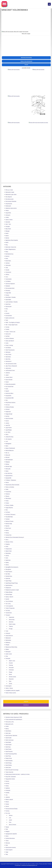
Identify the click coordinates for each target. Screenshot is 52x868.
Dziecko (26, 701)
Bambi (7, 233)
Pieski (7, 489)
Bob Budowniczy (9, 254)
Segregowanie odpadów (11, 833)
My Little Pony (9, 473)
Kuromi (7, 420)
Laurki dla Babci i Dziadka (12, 302)
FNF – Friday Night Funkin (11, 324)
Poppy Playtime (9, 507)
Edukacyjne (8, 205)
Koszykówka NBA (10, 398)
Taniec (7, 840)
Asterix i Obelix (9, 219)
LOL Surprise (9, 439)
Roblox (7, 530)
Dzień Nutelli (8, 744)
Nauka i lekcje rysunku (11, 692)
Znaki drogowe (9, 849)
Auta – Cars (8, 224)
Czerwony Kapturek (10, 283)
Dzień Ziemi (8, 767)
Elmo (7, 308)
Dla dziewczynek (9, 199)
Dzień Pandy (8, 749)
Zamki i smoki (9, 654)
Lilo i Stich (8, 432)
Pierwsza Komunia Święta (11, 808)
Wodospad (8, 651)
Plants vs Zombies (10, 487)
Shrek (7, 546)
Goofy (7, 343)
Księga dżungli (9, 414)
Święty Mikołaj (9, 592)
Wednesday (8, 640)
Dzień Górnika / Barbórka (11, 735)
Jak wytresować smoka (11, 363)
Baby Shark (8, 228)
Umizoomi (8, 633)
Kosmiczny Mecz (9, 393)
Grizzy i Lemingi (9, 345)
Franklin (7, 329)
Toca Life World (9, 601)
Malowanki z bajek (10, 192)
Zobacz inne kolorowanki (26, 61)
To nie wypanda (9, 606)
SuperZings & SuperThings (12, 583)
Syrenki (7, 599)
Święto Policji (9, 758)
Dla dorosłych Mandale (11, 201)
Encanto (7, 313)
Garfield (7, 336)
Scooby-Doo (8, 535)
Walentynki (8, 638)
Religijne (7, 831)
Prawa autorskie (43, 863)
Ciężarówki (11, 617)
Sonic (7, 557)
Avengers (8, 226)
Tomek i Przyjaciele (10, 608)
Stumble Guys (9, 576)
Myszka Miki (8, 478)
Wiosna (10, 815)
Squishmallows (9, 585)
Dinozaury (8, 290)
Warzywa (8, 843)
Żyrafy (10, 683)
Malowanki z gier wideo (11, 194)
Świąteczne (8, 587)
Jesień (7, 375)
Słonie (10, 674)
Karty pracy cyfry (10, 721)
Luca (7, 441)
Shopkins (8, 544)
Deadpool (8, 286)
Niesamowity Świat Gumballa (12, 484)
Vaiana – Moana (9, 688)
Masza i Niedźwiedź (10, 448)
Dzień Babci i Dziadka (11, 297)
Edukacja (26, 705)
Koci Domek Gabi (9, 386)
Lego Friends (9, 427)
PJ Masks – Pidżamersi (11, 480)
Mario (7, 445)
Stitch (7, 434)
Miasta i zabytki (9, 799)
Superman (8, 578)
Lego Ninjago (9, 429)
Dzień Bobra (8, 731)
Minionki (7, 457)
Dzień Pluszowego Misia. (11, 753)
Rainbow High (9, 523)
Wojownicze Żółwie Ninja (11, 647)
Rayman (7, 526)
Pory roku (8, 813)
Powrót (26, 64)
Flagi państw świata (10, 779)
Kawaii (7, 382)
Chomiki (7, 270)
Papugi (10, 672)
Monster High (9, 466)
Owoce (7, 806)
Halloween (8, 352)
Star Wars (8, 573)
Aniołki (7, 726)
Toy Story (8, 610)
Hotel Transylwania (10, 350)
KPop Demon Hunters (10, 402)
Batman (7, 238)
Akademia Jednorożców (11, 208)
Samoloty (11, 621)
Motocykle (8, 468)
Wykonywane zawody (11, 847)
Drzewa (7, 295)
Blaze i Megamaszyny (11, 249)
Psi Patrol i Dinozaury (10, 514)
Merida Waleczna (10, 450)
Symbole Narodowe (10, 838)
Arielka (7, 217)
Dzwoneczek (8, 306)
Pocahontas (8, 491)
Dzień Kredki (8, 737)
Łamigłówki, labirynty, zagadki (12, 690)
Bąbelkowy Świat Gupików (12, 240)
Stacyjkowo (8, 569)
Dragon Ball (8, 292)
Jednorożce (8, 368)
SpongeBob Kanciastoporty (12, 567)
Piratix (7, 500)
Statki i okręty (12, 624)
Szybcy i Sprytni (9, 596)
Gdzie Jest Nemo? (10, 340)
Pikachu (7, 496)
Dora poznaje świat (10, 288)
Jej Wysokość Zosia (10, 370)
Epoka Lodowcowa (10, 317)
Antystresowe (9, 203)
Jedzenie (8, 372)
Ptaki (7, 829)
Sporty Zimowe (12, 824)
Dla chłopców (9, 196)
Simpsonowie (9, 548)
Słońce (7, 564)
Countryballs (8, 279)
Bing (7, 244)
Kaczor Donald (9, 379)
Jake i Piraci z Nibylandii (11, 366)
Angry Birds (8, 212)
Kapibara (8, 788)
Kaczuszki (11, 667)
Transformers (9, 612)
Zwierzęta (8, 658)
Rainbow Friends (9, 521)
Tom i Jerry (8, 603)
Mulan (7, 471)
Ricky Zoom (8, 528)
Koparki (7, 391)
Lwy (6, 794)
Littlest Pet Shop (9, 436)
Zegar (7, 852)
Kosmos (7, 781)
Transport (8, 615)
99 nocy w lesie (9, 189)
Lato (10, 817)
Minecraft (8, 455)
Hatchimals (8, 356)
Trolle (7, 631)
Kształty (7, 792)
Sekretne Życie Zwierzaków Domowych (15, 537)
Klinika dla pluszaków (10, 384)
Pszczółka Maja (9, 516)
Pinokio (7, 503)
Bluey (7, 251)
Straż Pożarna (9, 571)
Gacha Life (8, 333)
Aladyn (7, 210)
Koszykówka (8, 395)
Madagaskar (8, 443)
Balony (7, 728)
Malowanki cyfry (9, 724)
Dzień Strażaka (9, 760)
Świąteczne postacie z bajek (12, 589)
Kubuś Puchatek (9, 418)
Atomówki (8, 222)
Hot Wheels (8, 347)
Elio (6, 311)
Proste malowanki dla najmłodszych (14, 719)
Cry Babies (8, 281)
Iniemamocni (8, 361)
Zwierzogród (8, 685)
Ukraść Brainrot (9, 635)
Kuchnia (7, 416)
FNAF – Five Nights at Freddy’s (13, 322)
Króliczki (7, 409)
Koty (7, 400)
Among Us (8, 215)
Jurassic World (9, 377)
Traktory (11, 626)
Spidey (7, 562)
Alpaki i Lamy (12, 660)
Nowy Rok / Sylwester (11, 776)
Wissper (7, 644)
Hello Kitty (8, 359)
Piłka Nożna (8, 498)
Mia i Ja (7, 452)
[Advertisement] (26, 22)
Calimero (8, 263)
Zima (7, 656)
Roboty (7, 532)
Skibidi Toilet (9, 551)
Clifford (7, 274)
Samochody (11, 619)
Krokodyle (11, 669)
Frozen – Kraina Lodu (10, 331)
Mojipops (8, 461)
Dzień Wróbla (9, 765)
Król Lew (8, 404)
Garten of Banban (10, 338)
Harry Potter (8, 354)
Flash (7, 320)
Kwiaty (7, 785)
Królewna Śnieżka (10, 407)
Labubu (7, 423)
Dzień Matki (8, 299)
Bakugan (8, 231)
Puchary (7, 810)
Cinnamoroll (8, 272)
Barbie (7, 235)
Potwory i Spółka (9, 505)
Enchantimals (9, 315)
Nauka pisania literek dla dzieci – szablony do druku (18, 774)
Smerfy (7, 555)
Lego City (8, 425)
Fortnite (7, 327)
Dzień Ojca (8, 304)
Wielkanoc (8, 642)
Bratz (7, 258)
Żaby (10, 681)
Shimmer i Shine (9, 542)
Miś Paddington (9, 459)
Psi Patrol (8, 512)
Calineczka (8, 265)
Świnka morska (12, 676)
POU (7, 510)
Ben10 (7, 242)
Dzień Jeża (8, 733)
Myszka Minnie (9, 475)
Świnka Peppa (9, 594)
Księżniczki (8, 411)
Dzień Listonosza (9, 740)
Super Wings (8, 580)
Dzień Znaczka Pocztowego (12, 769)
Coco (7, 276)
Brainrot (7, 256)
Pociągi (10, 628)
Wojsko (7, 649)
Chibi (7, 267)
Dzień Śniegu (9, 763)
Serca (7, 539)
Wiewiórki (11, 679)
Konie (7, 388)
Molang (7, 464)
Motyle (7, 801)
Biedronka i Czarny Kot (11, 247)
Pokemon (8, 494)
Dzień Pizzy (8, 756)
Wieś (7, 845)
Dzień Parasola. (9, 751)
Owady (7, 804)
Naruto (7, 482)
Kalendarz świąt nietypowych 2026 (14, 717)
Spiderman (8, 560)
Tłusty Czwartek (9, 772)
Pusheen (8, 519)
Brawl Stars (8, 260)
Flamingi (11, 665)
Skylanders (8, 553)
